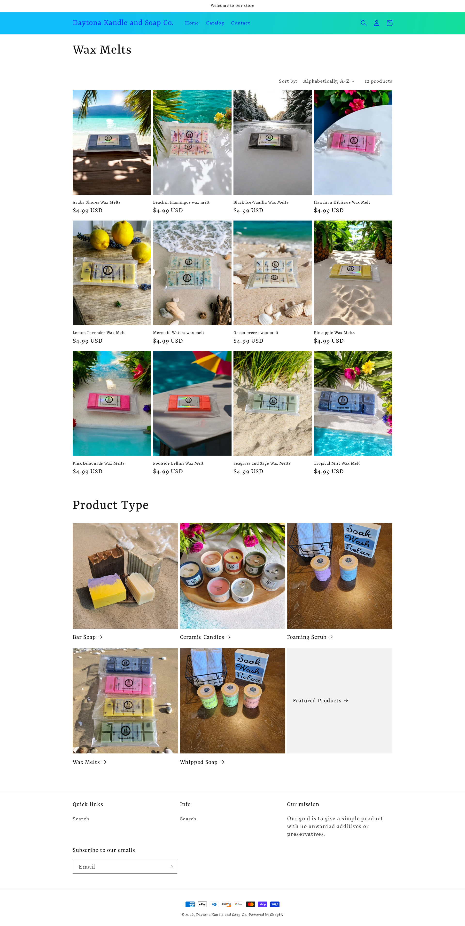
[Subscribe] (170, 867)
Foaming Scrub (306, 637)
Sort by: (288, 81)
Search (81, 819)
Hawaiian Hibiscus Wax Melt (342, 202)
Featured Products (317, 701)
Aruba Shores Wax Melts (97, 202)
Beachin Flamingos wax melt (181, 202)
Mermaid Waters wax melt (178, 333)
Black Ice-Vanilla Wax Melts (260, 202)
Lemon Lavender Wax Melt (99, 333)
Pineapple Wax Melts (334, 333)
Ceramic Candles (202, 637)
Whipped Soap (199, 762)
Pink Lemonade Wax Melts (98, 463)
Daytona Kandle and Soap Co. (222, 914)
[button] (363, 23)
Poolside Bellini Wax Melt (178, 463)
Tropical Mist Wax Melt (337, 463)
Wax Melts (86, 762)
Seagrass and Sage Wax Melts (262, 463)
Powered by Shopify (266, 914)
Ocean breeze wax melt (256, 333)
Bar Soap (84, 637)
